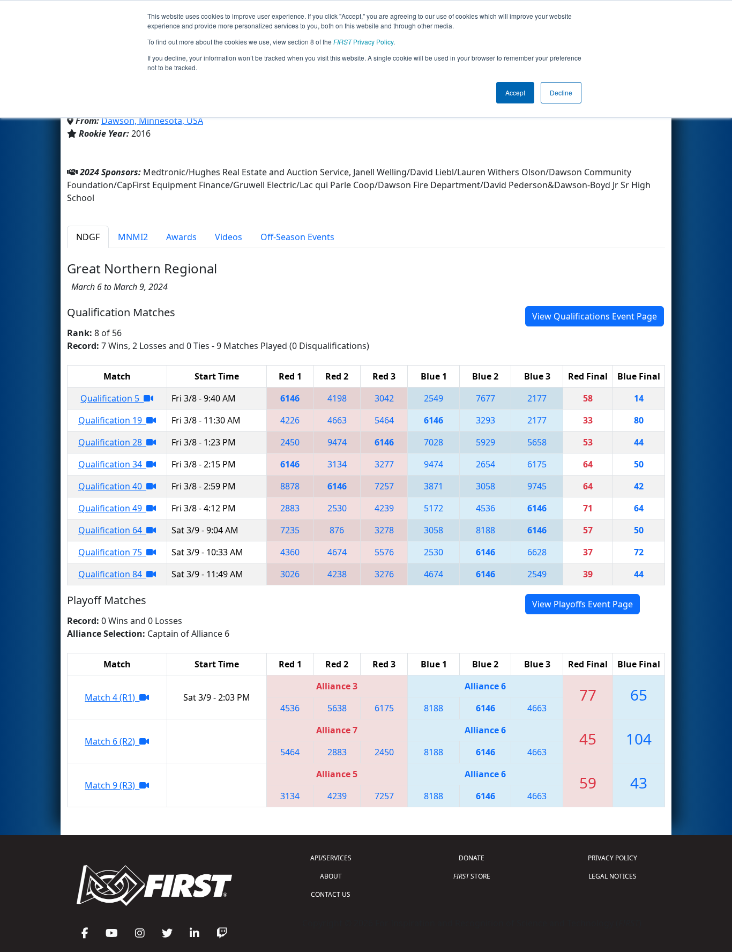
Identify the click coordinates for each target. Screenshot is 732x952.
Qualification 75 (112, 552)
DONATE (471, 857)
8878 (290, 486)
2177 (537, 398)
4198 (337, 398)
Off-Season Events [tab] (297, 237)
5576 (384, 552)
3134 (337, 464)
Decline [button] (561, 92)
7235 (290, 530)
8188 (485, 530)
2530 (337, 508)
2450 (290, 442)
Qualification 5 (112, 398)
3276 (384, 574)
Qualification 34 (112, 464)
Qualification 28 (112, 442)
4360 (290, 552)
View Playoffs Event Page (582, 604)
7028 (433, 442)
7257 (384, 486)
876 (337, 530)
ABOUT (331, 876)
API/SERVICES (331, 857)
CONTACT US (330, 894)
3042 (384, 398)
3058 (485, 486)
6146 (290, 398)
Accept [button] (515, 92)
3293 (485, 420)
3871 (433, 486)
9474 (337, 442)
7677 (485, 398)
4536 (485, 508)
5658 (537, 442)
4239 (384, 508)
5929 (485, 442)
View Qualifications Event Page (594, 316)
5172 (433, 508)
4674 (337, 552)
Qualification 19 (112, 420)
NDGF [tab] (88, 237)
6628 (537, 552)
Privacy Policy (363, 41)
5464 (384, 420)
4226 (290, 420)
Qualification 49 (112, 508)
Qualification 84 (112, 574)
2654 (485, 464)
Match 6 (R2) (112, 741)
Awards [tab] (181, 237)
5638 (337, 708)
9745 (537, 486)
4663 (337, 420)
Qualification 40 (112, 486)
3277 (384, 464)
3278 (384, 530)
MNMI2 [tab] (133, 237)
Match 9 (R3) (112, 785)
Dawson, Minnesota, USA (152, 121)
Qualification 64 (112, 530)
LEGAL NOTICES (612, 876)
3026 (290, 574)
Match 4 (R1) (112, 697)
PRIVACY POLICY (612, 857)
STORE (471, 876)
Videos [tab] (228, 237)
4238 (337, 574)
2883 (290, 508)
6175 (537, 464)
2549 (433, 398)
